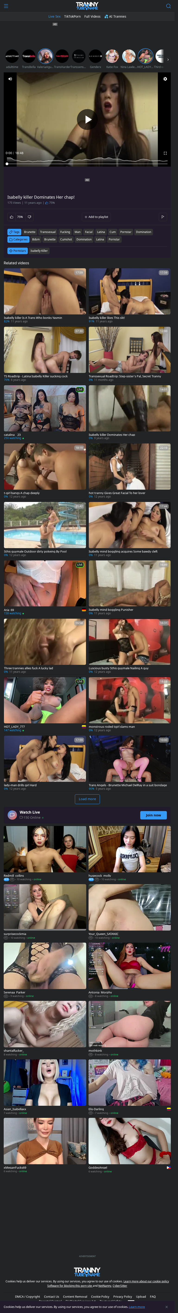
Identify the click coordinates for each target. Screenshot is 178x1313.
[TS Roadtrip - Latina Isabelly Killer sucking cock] (45, 354)
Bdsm (36, 239)
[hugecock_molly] (130, 854)
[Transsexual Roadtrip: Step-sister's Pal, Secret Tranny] (130, 354)
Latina (100, 239)
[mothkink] (130, 1029)
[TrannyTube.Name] (87, 6)
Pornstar (114, 239)
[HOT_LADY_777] (45, 705)
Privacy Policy (122, 1296)
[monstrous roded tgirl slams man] (130, 705)
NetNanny (104, 1286)
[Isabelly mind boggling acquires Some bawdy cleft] (130, 530)
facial (88, 232)
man (77, 232)
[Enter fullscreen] (165, 153)
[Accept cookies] (166, 1307)
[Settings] (165, 79)
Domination (84, 239)
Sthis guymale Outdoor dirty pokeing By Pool (35, 551)
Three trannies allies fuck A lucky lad (28, 668)
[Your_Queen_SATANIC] (130, 912)
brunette (29, 232)
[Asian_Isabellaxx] (45, 1087)
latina (101, 232)
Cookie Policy (100, 1296)
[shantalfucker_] (45, 1029)
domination (143, 232)
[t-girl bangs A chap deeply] (45, 471)
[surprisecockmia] (45, 912)
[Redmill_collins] (45, 854)
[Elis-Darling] (130, 1087)
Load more (87, 799)
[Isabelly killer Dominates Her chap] (130, 413)
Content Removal (75, 1296)
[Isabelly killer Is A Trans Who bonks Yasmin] (45, 296)
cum (113, 232)
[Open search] (168, 6)
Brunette (50, 239)
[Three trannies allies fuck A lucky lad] (45, 646)
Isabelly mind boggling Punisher (111, 609)
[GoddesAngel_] (130, 1146)
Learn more (137, 1307)
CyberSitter (120, 1286)
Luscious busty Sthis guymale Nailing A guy (119, 668)
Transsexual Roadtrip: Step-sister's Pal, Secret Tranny (125, 376)
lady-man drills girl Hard (20, 785)
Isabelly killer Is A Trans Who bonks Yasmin (33, 317)
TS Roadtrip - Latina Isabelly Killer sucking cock (36, 376)
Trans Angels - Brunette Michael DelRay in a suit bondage (128, 785)
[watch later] (9, 274)
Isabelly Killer (39, 251)
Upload (141, 1296)
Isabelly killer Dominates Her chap (112, 434)
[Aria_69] (45, 588)
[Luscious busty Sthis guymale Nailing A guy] (130, 646)
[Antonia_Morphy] (130, 971)
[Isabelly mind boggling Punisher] (130, 588)
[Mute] (10, 79)
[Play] (87, 119)
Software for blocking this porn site (70, 1286)
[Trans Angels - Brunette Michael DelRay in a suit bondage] (130, 763)
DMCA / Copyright (27, 1296)
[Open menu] (6, 6)
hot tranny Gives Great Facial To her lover (117, 493)
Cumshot (66, 239)
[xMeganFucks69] (45, 1146)
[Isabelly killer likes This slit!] (130, 296)
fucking (65, 232)
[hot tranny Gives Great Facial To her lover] (130, 471)
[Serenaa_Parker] (45, 971)
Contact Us (51, 1296)
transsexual (48, 232)
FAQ (153, 1296)
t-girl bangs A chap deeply (22, 493)
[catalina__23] (45, 413)
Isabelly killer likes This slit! (107, 317)
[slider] (87, 164)
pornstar (125, 232)
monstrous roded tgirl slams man (112, 726)
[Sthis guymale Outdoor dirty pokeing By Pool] (45, 530)
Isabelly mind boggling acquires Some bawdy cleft (123, 551)
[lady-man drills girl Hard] (45, 763)
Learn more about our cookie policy (146, 1281)
